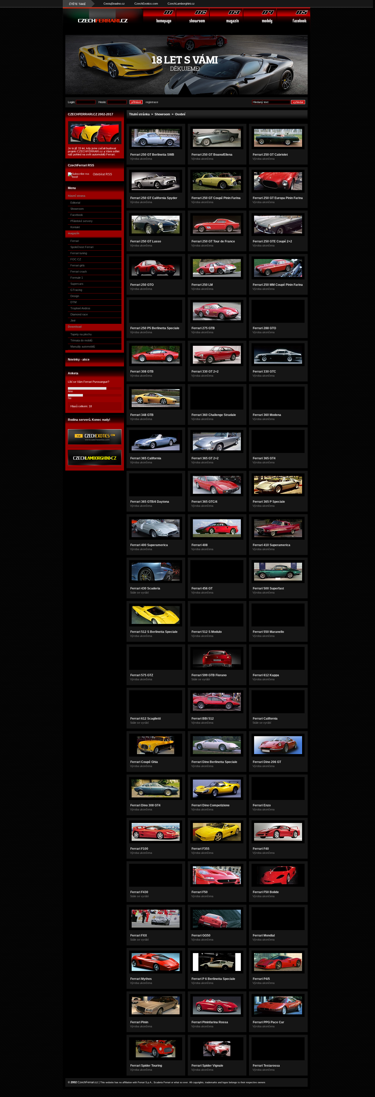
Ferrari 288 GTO (264, 328)
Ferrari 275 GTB (203, 328)
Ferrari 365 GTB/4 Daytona (149, 501)
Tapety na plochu (81, 334)
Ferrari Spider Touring (146, 1065)
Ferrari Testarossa (266, 1065)
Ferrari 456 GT (202, 588)
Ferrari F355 (200, 849)
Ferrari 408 (200, 545)
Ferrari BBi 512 (203, 718)
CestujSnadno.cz (114, 3)
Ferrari (74, 240)
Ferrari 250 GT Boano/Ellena (212, 154)
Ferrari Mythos (141, 979)
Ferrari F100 (139, 849)
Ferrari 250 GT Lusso (145, 241)
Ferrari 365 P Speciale (269, 501)
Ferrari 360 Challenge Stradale (214, 415)
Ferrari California (265, 718)
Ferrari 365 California (145, 458)
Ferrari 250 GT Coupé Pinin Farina (216, 198)
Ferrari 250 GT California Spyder (153, 198)
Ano (70, 391)
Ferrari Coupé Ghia (144, 762)
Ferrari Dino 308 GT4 (145, 805)
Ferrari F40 (261, 849)
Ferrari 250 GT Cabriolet (270, 154)
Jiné (73, 320)
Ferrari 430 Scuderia (145, 588)
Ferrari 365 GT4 (264, 458)
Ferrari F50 (200, 892)
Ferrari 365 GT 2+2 (205, 458)
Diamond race (79, 314)
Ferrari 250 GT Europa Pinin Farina (278, 198)
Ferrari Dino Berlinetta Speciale (214, 762)
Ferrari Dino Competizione (211, 805)
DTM (73, 302)
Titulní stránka (139, 114)
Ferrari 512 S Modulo (207, 632)
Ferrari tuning (78, 253)
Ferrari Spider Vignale (207, 1065)
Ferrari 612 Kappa (266, 675)
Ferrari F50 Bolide (266, 892)
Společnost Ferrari (81, 247)
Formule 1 (76, 277)
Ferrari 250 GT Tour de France (213, 241)
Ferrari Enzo (262, 805)
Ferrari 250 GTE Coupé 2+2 (272, 241)
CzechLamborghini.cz (181, 3)
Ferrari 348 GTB (142, 415)
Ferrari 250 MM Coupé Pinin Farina (278, 285)
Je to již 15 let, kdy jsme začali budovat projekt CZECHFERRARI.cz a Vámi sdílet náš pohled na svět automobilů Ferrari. (93, 151)
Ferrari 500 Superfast (268, 588)
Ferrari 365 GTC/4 (204, 501)
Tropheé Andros (80, 308)
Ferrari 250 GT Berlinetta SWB (152, 154)
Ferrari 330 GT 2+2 (205, 371)
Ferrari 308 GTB (142, 371)
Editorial (75, 202)
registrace (152, 102)
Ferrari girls (77, 265)
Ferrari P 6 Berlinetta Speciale (213, 979)
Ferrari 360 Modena (267, 415)
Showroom (77, 208)
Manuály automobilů (82, 346)
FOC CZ (75, 259)
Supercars (76, 283)
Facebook (76, 214)
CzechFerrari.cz (88, 1082)
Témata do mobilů (81, 340)
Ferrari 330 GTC (264, 371)
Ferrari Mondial (264, 935)
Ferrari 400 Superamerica (149, 545)
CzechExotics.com (146, 3)
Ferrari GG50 (201, 935)
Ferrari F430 (139, 892)
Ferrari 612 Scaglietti (145, 718)
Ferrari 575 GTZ (141, 675)
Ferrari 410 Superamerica (271, 545)
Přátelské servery (81, 221)
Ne (69, 398)
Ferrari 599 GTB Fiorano (209, 675)
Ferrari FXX (138, 935)
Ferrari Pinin (139, 1022)
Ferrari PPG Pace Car (268, 1022)
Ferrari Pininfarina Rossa (210, 1022)
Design (74, 296)
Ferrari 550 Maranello (268, 632)
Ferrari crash (78, 271)
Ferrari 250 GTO (142, 285)
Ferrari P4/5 (261, 979)
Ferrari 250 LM (202, 285)
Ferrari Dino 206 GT (267, 762)
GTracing (76, 289)
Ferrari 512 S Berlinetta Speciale (154, 632)
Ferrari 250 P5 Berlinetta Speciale (154, 328)
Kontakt (75, 227)
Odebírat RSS (102, 174)
